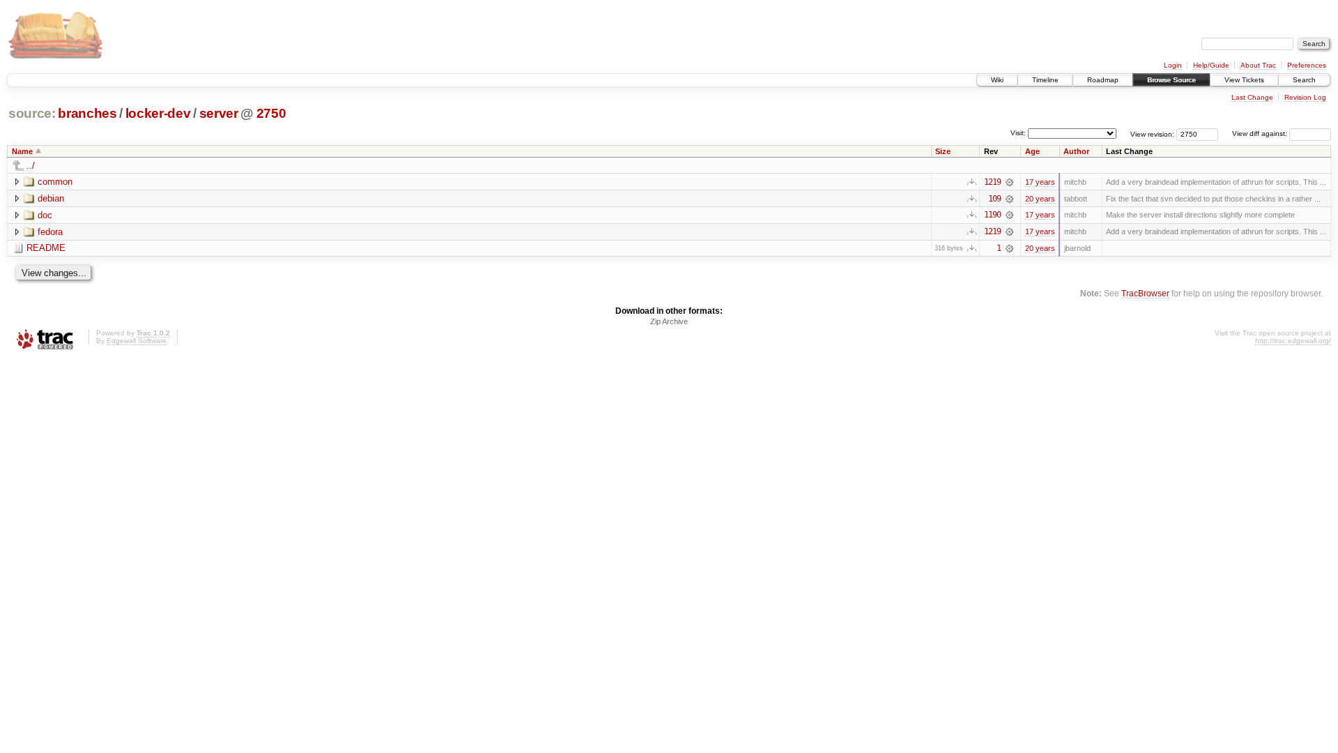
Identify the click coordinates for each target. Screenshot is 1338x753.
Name (22, 151)
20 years (1040, 199)
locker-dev (158, 113)
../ (30, 165)
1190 (992, 215)
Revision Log (1305, 97)
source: (32, 113)
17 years (1040, 182)
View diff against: (1260, 133)
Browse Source (1171, 80)
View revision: (1152, 133)
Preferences (1306, 65)
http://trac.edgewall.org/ (1293, 340)
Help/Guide (1211, 65)
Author (1076, 151)
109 (994, 199)
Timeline (1045, 80)
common (55, 181)
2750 (271, 113)
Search (1304, 80)
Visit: (1018, 133)
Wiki (997, 80)
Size (943, 151)
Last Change (1252, 97)
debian (51, 198)
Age (1032, 151)
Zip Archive (669, 321)
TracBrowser (1145, 293)
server (218, 113)
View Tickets (1244, 80)
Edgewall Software (137, 340)
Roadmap (1102, 80)
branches (87, 113)
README (46, 248)
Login (1173, 65)
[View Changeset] (1009, 182)
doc (45, 215)
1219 (992, 182)
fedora (50, 232)
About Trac (1258, 65)
